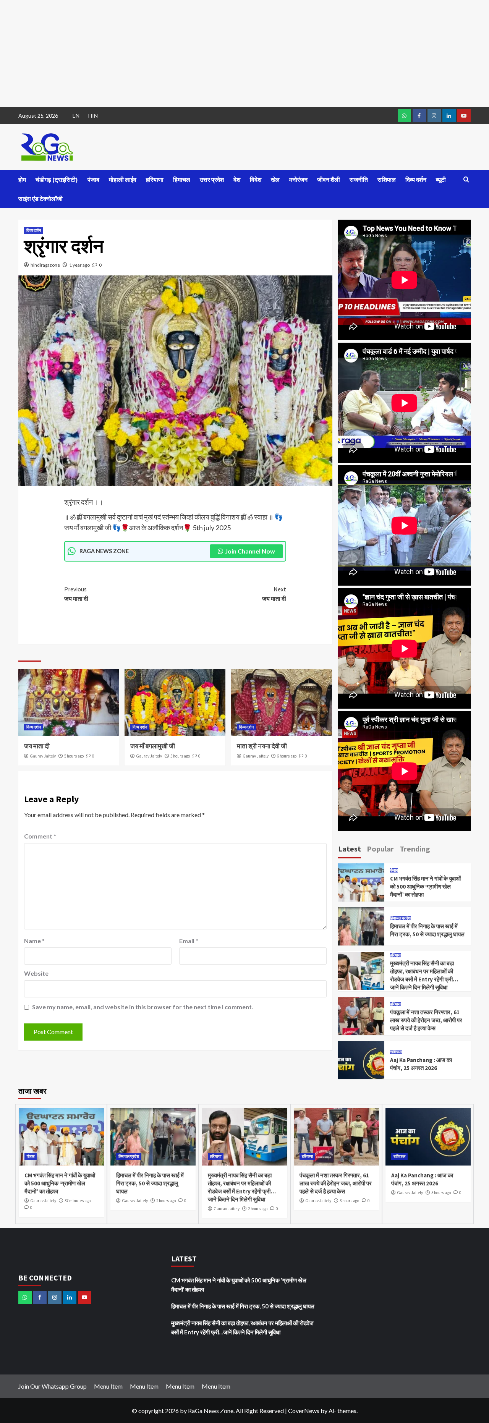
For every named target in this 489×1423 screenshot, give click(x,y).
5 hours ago (74, 756)
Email (188, 940)
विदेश (255, 179)
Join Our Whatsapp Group (52, 1386)
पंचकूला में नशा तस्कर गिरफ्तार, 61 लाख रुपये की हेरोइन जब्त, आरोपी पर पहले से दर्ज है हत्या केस (426, 1020)
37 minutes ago (78, 1200)
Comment (40, 836)
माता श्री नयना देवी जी (262, 746)
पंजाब (93, 179)
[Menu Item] (419, 115)
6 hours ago (286, 756)
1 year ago (79, 265)
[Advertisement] (229, 53)
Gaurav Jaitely (43, 756)
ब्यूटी (441, 179)
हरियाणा (155, 179)
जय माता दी (76, 594)
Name (34, 940)
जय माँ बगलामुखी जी (152, 746)
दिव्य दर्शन (415, 179)
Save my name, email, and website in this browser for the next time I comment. (142, 1006)
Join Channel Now (250, 551)
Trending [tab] (415, 848)
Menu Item (108, 1386)
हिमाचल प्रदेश (400, 918)
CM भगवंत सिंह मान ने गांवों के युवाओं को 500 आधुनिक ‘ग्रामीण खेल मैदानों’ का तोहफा (425, 886)
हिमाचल (181, 179)
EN (76, 115)
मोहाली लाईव (122, 179)
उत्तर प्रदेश (212, 179)
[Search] (466, 179)
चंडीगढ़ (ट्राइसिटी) (57, 179)
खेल (275, 179)
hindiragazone (45, 265)
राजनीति (359, 179)
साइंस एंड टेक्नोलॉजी (40, 198)
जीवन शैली (328, 179)
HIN (93, 115)
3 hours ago (349, 1200)
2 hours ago (166, 1200)
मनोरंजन (298, 179)
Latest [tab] (349, 848)
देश (236, 179)
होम (22, 179)
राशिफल (386, 179)
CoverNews (303, 1410)
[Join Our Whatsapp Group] (404, 115)
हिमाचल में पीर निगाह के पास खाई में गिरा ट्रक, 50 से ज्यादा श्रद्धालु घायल (150, 1183)
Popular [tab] (380, 848)
